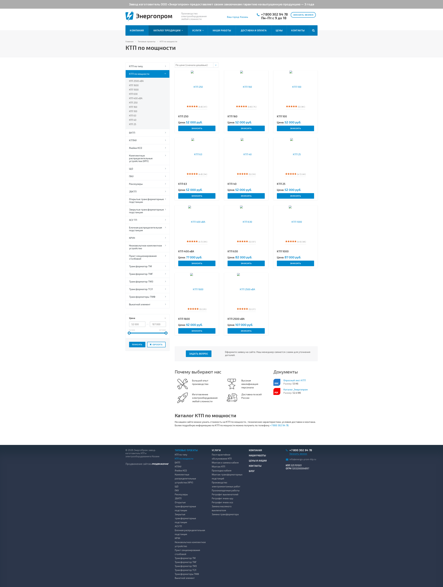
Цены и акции (258, 460)
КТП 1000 (134, 89)
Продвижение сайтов (138, 463)
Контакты (298, 30)
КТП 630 (133, 94)
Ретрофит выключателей (225, 494)
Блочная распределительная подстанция (145, 229)
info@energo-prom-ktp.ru (303, 459)
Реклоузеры (136, 183)
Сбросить (157, 344)
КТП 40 (132, 120)
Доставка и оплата (253, 30)
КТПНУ (133, 140)
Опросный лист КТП (294, 380)
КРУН (132, 237)
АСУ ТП (133, 219)
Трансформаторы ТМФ (142, 296)
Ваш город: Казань (237, 17)
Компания (137, 30)
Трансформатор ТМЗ (141, 281)
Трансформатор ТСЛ (141, 289)
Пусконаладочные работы (225, 490)
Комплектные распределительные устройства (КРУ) (141, 158)
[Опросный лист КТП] (276, 382)
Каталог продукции (167, 30)
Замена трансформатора (225, 514)
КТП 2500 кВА (136, 81)
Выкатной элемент (139, 304)
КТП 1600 (134, 85)
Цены (279, 30)
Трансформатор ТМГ (141, 273)
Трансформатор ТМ (140, 266)
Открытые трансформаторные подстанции (146, 200)
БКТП (132, 132)
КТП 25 (132, 124)
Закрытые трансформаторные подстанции (146, 211)
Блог (252, 471)
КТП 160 (133, 107)
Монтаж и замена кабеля (225, 462)
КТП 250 (133, 102)
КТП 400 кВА (135, 98)
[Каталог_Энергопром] (276, 391)
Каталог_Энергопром (295, 389)
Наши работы (222, 30)
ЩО (131, 168)
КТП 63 (132, 115)
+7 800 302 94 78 (274, 14)
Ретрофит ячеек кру (222, 498)
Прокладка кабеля (221, 470)
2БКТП (133, 191)
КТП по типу (136, 66)
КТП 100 (133, 111)
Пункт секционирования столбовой (143, 257)
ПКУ (131, 176)
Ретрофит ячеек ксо (222, 502)
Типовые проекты (186, 450)
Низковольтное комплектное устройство (145, 247)
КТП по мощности (139, 73)
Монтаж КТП (218, 466)
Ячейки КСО (135, 147)
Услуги (197, 30)
